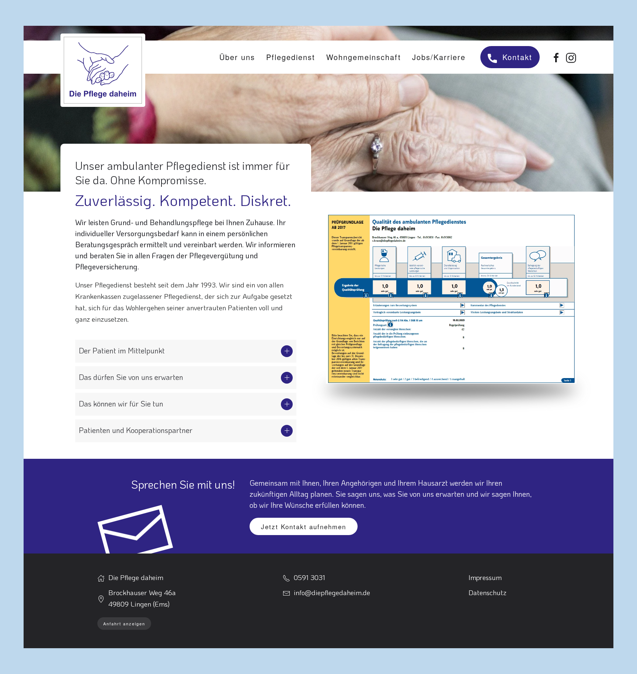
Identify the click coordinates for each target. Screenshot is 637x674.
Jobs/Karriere (439, 57)
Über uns (237, 57)
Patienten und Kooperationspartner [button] (135, 430)
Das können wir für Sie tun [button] (121, 403)
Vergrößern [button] (451, 296)
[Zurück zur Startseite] (102, 70)
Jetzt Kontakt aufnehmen (303, 526)
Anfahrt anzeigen (124, 623)
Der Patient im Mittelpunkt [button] (122, 350)
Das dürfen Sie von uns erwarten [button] (131, 377)
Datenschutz (488, 592)
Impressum (485, 577)
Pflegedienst (290, 57)
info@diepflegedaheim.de (332, 592)
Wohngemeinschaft (363, 57)
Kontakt (517, 57)
